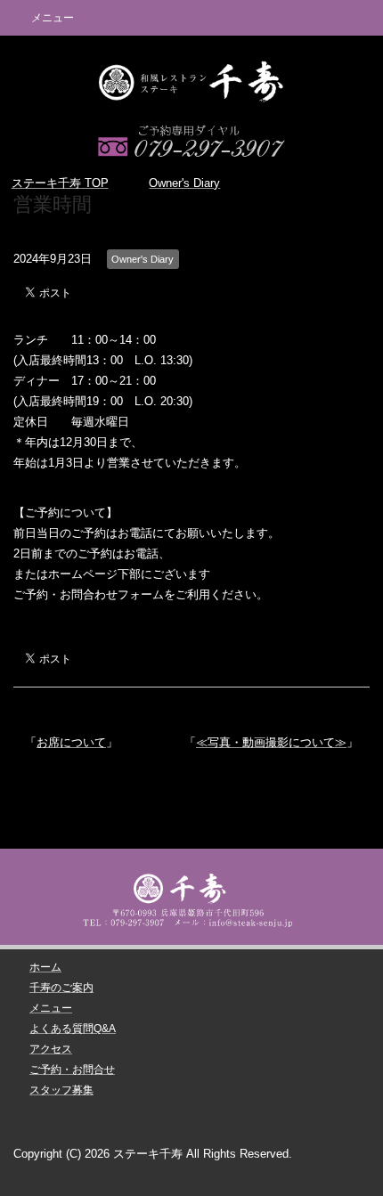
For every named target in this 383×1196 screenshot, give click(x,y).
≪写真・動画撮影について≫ (271, 742)
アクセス (50, 1049)
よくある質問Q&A (72, 1028)
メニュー (50, 1008)
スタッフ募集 (61, 1090)
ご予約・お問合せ (72, 1069)
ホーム (45, 967)
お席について (71, 742)
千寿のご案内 (61, 987)
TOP (60, 183)
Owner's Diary (142, 259)
